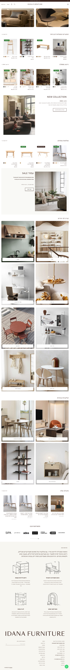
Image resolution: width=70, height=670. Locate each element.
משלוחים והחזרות (41, 661)
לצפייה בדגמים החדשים (59, 109)
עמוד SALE (29, 189)
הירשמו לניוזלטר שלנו (21, 641)
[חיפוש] (14, 4)
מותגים (43, 645)
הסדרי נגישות (42, 665)
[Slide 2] (38, 538)
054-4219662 (59, 653)
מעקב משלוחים (42, 653)
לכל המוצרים (4, 34)
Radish (10, 667)
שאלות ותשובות (42, 649)
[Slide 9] (30, 538)
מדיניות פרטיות (42, 651)
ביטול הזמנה (42, 659)
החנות (8, 4)
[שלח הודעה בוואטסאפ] (66, 666)
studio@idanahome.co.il (59, 659)
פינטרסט (62, 665)
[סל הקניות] (11, 4)
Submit (6, 644)
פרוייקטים (3, 4)
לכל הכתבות (4, 490)
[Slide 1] (39, 538)
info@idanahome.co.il (59, 655)
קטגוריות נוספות (41, 647)
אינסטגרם (62, 661)
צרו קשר (43, 657)
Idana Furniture (35, 4)
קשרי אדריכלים (42, 663)
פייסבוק (62, 663)
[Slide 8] (31, 538)
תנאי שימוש (42, 655)
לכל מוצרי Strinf (5, 64)
